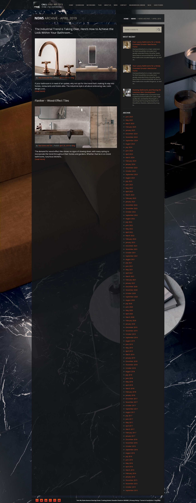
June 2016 (129, 460)
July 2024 (129, 147)
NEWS (116, 5)
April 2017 (129, 426)
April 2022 (129, 232)
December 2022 (131, 205)
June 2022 (129, 225)
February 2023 (131, 198)
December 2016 (131, 439)
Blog (72, 78)
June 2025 (129, 117)
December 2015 (131, 480)
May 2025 (129, 120)
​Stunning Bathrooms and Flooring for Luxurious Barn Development (147, 91)
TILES (100, 5)
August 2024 (130, 144)
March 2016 (130, 470)
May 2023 (129, 188)
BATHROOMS (91, 5)
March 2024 (130, 157)
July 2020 (129, 303)
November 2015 (131, 484)
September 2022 (132, 215)
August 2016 (130, 453)
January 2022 (130, 242)
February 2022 (131, 239)
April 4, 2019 (64, 78)
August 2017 (130, 412)
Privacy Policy (134, 500)
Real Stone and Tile (45, 78)
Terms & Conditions (146, 500)
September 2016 (132, 450)
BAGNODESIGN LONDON (137, 5)
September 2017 (132, 409)
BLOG (149, 5)
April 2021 (129, 273)
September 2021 (132, 256)
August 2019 (130, 341)
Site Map (157, 500)
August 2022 (130, 219)
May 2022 (129, 229)
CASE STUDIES (158, 5)
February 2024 (131, 161)
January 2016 (130, 477)
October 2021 (131, 253)
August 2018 (130, 371)
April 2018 (129, 385)
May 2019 (129, 348)
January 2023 (130, 202)
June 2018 (129, 378)
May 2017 (129, 422)
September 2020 (132, 297)
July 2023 (129, 181)
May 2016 (129, 463)
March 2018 (130, 388)
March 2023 (130, 195)
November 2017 (131, 402)
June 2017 (129, 419)
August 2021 (130, 259)
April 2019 (129, 351)
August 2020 (130, 300)
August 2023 (130, 178)
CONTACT (123, 5)
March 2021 (130, 276)
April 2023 (129, 191)
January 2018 (130, 395)
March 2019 (130, 354)
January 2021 (130, 283)
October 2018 (131, 368)
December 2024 (131, 134)
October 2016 (131, 446)
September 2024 (132, 140)
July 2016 (129, 456)
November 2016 (131, 443)
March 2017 (130, 429)
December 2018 (131, 361)
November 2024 (131, 137)
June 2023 (129, 185)
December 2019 (131, 327)
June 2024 (129, 151)
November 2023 (131, 168)
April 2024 (129, 154)
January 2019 (130, 358)
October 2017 (131, 405)
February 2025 (131, 127)
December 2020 (131, 286)
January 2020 (130, 324)
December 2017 (131, 399)
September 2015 (132, 490)
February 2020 (131, 320)
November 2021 (131, 249)
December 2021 (131, 246)
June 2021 (129, 266)
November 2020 (131, 290)
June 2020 (129, 307)
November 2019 (131, 331)
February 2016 (131, 473)
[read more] (40, 91)
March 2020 (130, 317)
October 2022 (131, 212)
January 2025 (130, 130)
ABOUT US (107, 5)
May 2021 (129, 269)
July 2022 (129, 222)
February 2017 (131, 433)
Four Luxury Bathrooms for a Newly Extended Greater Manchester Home (146, 44)
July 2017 (129, 416)
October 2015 (131, 487)
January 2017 (130, 436)
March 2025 (130, 123)
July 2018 (129, 375)
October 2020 (131, 293)
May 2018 (129, 382)
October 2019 (131, 334)
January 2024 (130, 164)
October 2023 (131, 171)
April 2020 (129, 314)
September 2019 (132, 337)
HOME (71, 5)
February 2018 (131, 392)
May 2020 (129, 310)
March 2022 (130, 236)
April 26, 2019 (65, 145)
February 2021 (131, 280)
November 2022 (131, 208)
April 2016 (129, 467)
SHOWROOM (80, 5)
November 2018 (131, 365)
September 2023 (132, 174)
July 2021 (129, 263)
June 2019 (129, 344)
